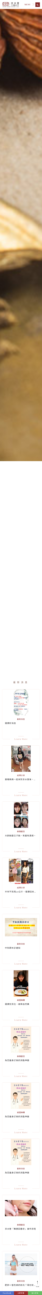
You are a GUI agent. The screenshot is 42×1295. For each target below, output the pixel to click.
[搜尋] (37, 4)
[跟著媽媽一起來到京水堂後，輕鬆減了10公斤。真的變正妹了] (21, 759)
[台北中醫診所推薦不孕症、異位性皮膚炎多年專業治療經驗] (21, 234)
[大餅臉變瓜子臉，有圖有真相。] (21, 815)
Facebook (7, 1293)
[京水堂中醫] (10, 4)
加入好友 (34, 1293)
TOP (37, 1286)
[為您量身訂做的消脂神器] (21, 1040)
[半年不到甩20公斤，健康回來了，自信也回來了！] (21, 871)
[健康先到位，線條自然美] (21, 983)
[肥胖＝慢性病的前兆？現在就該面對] (21, 1264)
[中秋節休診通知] (21, 927)
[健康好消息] (21, 702)
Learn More (21, 739)
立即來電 (20, 1293)
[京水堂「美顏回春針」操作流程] (21, 1208)
